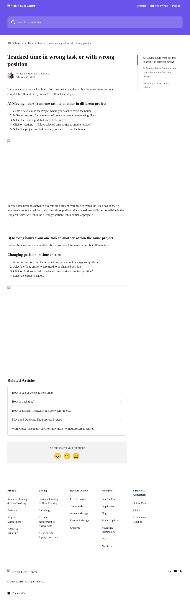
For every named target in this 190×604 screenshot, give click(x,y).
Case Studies (108, 499)
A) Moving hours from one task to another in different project (159, 59)
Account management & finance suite (47, 521)
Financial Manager (80, 520)
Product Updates (110, 520)
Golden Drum (140, 503)
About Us (106, 546)
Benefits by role (159, 6)
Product (141, 6)
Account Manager (79, 513)
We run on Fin (19, 593)
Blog (104, 513)
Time (30, 43)
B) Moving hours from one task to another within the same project (159, 72)
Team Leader (77, 506)
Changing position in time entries (156, 85)
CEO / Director (78, 499)
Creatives (75, 527)
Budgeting (12, 510)
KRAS (136, 510)
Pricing (176, 6)
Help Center (107, 506)
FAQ (104, 539)
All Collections (15, 43)
